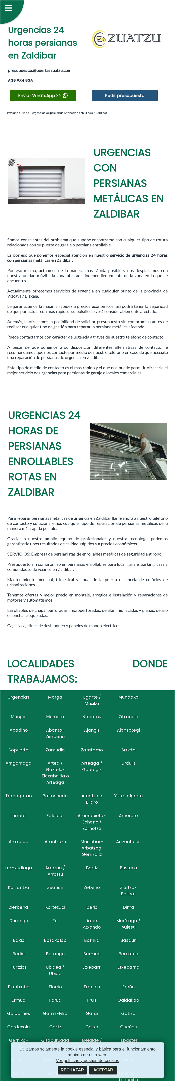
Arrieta (128, 750)
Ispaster (128, 1040)
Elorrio (55, 987)
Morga (55, 697)
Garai (92, 1013)
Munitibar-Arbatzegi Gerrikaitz (91, 848)
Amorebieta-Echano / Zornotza (92, 822)
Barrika (91, 940)
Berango (55, 954)
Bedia (18, 954)
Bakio (19, 940)
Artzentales (128, 842)
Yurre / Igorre (128, 796)
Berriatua (128, 954)
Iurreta (18, 816)
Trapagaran (18, 796)
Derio (92, 907)
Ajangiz (91, 730)
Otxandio (128, 717)
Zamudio (55, 750)
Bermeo (92, 954)
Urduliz (128, 763)
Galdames (18, 1013)
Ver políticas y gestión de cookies (87, 1060)
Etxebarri (91, 967)
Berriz (92, 868)
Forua (55, 1000)
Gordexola (18, 1027)
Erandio (92, 987)
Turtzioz (18, 967)
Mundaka (128, 697)
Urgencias (18, 697)
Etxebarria (128, 967)
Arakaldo (18, 842)
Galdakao (128, 1000)
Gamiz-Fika (55, 1013)
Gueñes (128, 1027)
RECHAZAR (72, 1070)
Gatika (128, 1013)
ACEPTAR (103, 1070)
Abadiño (19, 730)
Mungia (19, 717)
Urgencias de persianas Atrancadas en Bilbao (62, 113)
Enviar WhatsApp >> (39, 95)
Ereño (128, 987)
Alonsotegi (128, 730)
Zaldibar (55, 816)
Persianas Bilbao (18, 113)
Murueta (55, 717)
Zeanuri (55, 887)
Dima (128, 907)
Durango (18, 921)
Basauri (128, 940)
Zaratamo (92, 750)
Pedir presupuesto (124, 95)
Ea (55, 921)
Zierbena (18, 907)
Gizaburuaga (55, 1040)
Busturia (128, 868)
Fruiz (91, 1000)
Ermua (19, 1000)
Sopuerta (19, 750)
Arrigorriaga (19, 763)
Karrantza (18, 887)
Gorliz (55, 1027)
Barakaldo (55, 940)
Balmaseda (55, 796)
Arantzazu (55, 842)
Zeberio (92, 887)
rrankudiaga (18, 868)
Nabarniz (92, 717)
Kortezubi (55, 907)
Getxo (91, 1027)
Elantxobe (18, 987)
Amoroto (128, 816)
